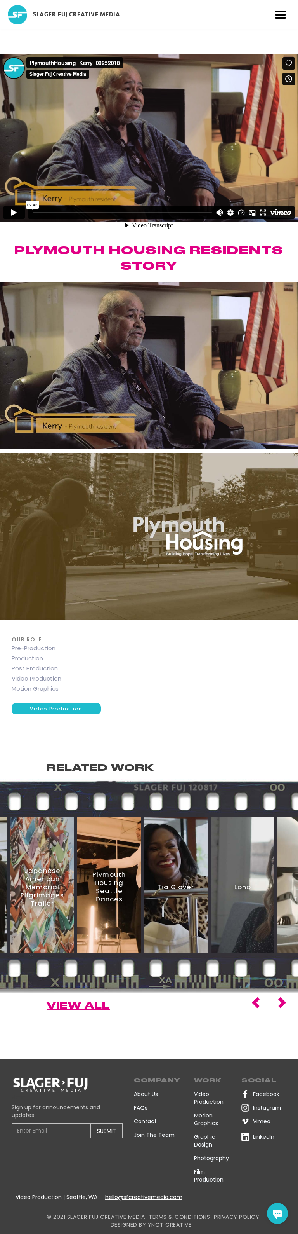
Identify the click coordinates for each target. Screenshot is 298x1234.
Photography (211, 1158)
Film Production (209, 1175)
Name (18, 1097)
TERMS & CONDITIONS (179, 1217)
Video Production (56, 708)
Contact (145, 1121)
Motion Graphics (206, 1119)
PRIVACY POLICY (236, 1217)
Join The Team (154, 1135)
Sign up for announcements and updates (56, 1111)
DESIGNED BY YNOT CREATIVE (151, 1225)
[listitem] (42, 885)
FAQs (140, 1108)
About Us (146, 1094)
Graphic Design (204, 1140)
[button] (280, 14)
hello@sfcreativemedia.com (143, 1197)
